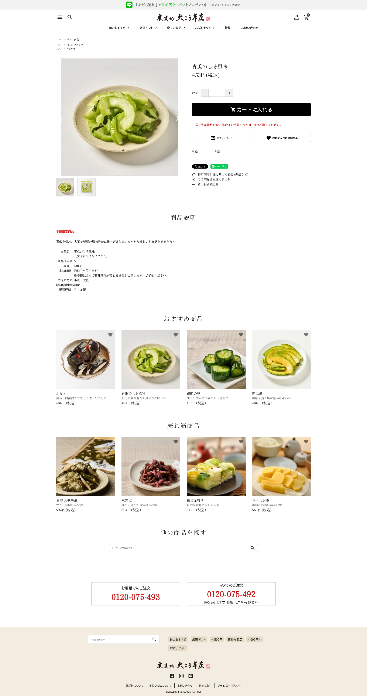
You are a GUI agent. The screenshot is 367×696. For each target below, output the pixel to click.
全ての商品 (174, 28)
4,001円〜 (254, 639)
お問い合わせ (249, 28)
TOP (58, 39)
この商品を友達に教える (211, 179)
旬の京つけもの (74, 44)
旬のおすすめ (117, 28)
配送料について (134, 685)
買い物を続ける (205, 184)
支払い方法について (160, 685)
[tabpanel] (120, 117)
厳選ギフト (146, 28)
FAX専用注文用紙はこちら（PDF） (231, 602)
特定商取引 (205, 685)
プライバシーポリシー (229, 685)
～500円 (70, 48)
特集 (228, 28)
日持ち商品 (235, 639)
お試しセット (203, 28)
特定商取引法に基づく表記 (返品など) (220, 174)
